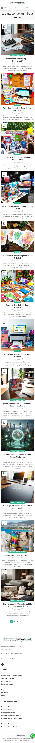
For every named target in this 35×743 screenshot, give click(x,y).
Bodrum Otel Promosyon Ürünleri (17, 555)
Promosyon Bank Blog (17, 55)
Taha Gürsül (17, 64)
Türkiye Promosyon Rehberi (17, 551)
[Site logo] (17, 2)
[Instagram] (2, 664)
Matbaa (17, 104)
